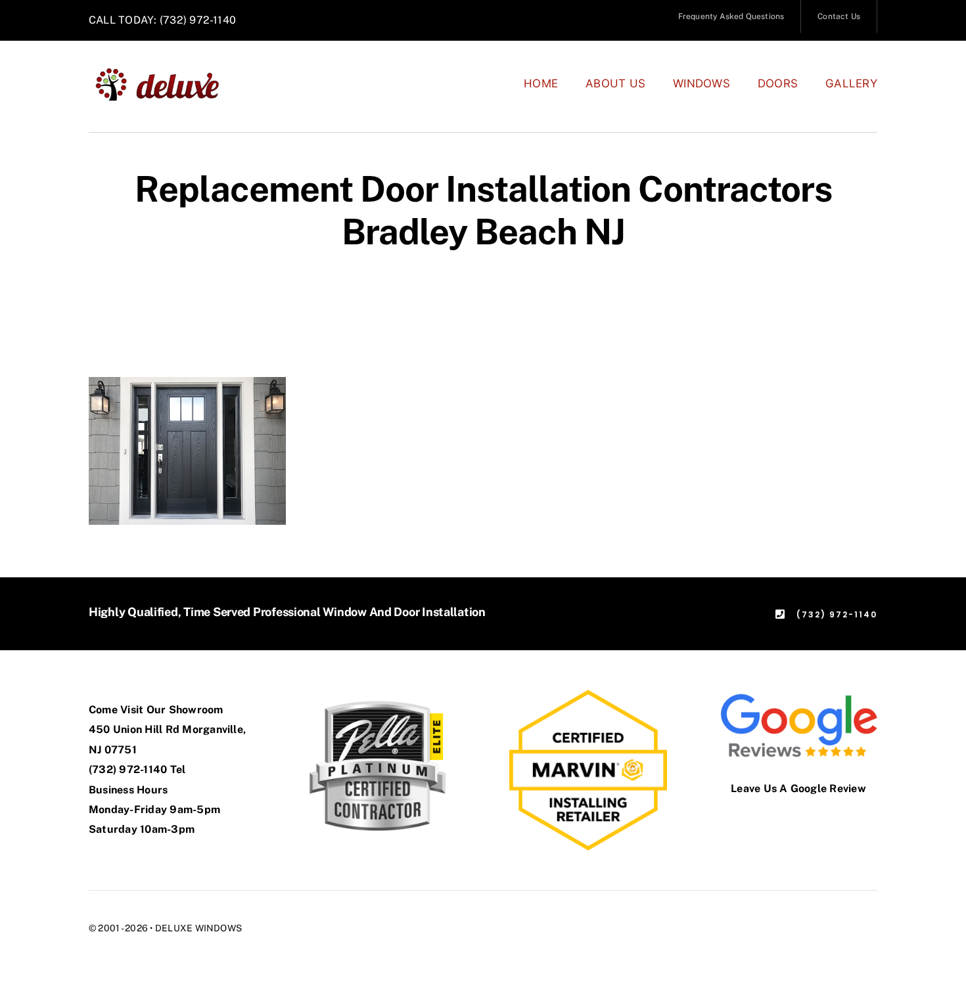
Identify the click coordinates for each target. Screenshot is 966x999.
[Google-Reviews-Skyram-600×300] (798, 694)
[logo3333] (165, 72)
